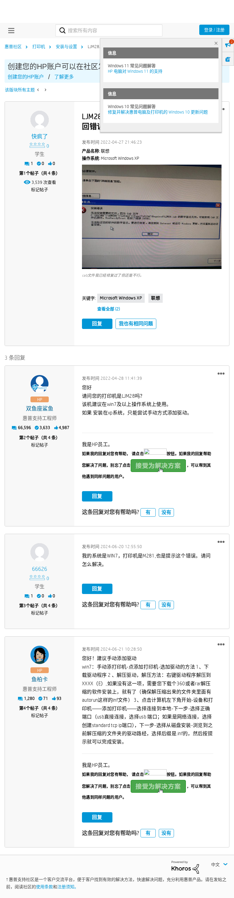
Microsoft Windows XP (121, 298)
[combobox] (108, 30)
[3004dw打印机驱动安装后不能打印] (38, 90)
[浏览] (10, 30)
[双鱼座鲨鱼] (39, 384)
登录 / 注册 (214, 30)
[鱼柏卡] (39, 655)
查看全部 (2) (108, 309)
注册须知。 (68, 886)
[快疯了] (39, 120)
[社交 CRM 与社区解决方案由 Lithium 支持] (185, 866)
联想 (155, 298)
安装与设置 (66, 46)
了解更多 (64, 76)
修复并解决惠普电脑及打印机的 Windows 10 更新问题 (158, 112)
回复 (97, 323)
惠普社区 (13, 46)
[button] (152, 217)
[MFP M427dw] (45, 90)
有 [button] (148, 512)
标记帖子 (39, 189)
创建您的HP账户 (26, 76)
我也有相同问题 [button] (136, 323)
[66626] (39, 552)
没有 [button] (166, 512)
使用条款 (44, 886)
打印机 (38, 46)
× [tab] (216, 43)
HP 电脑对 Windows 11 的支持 (135, 71)
